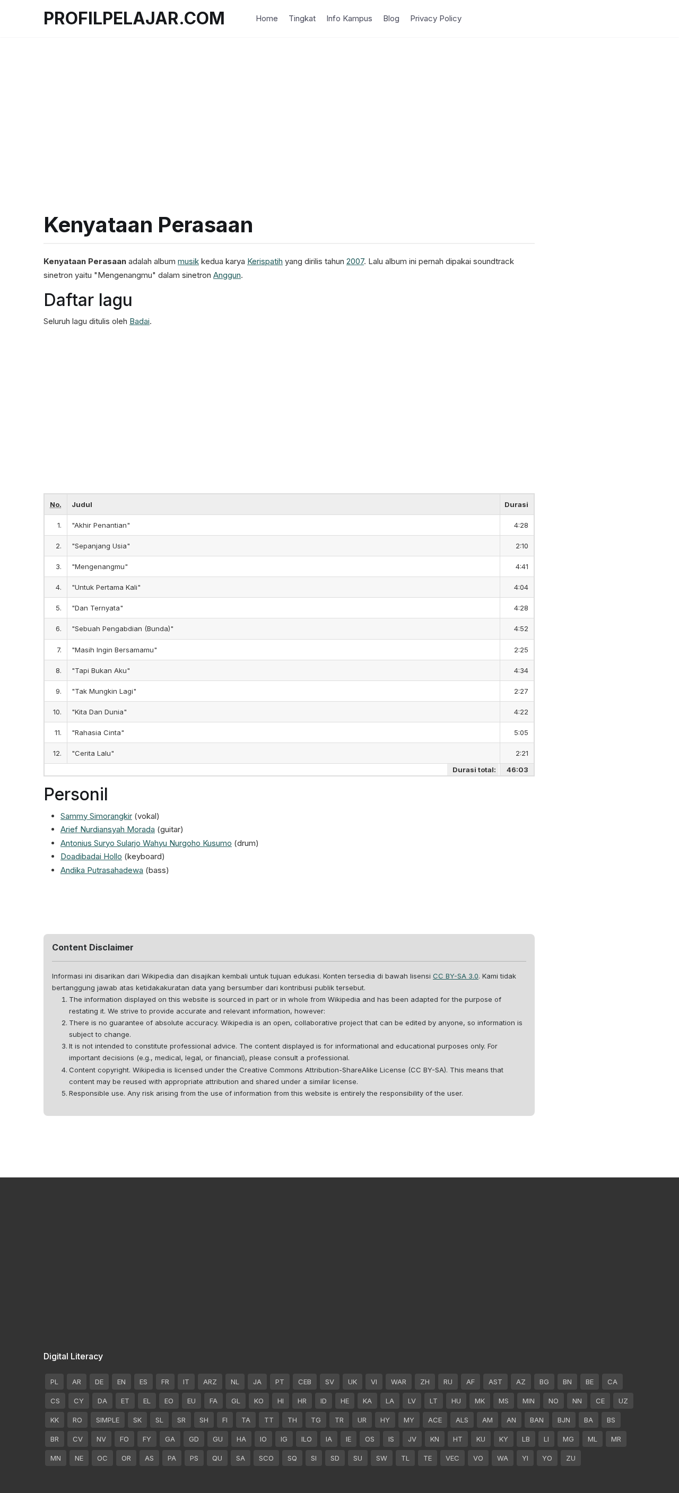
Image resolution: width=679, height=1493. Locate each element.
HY (385, 1420)
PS (194, 1458)
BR (54, 1439)
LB (526, 1439)
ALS (462, 1420)
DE (99, 1381)
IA (329, 1439)
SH (203, 1420)
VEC (452, 1458)
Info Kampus (349, 18)
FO (124, 1439)
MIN (529, 1400)
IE (348, 1439)
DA (102, 1400)
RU (447, 1381)
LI (546, 1439)
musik (188, 261)
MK (480, 1400)
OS (370, 1439)
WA (502, 1458)
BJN (564, 1420)
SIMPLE (107, 1420)
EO (168, 1400)
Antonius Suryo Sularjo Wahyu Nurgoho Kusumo (146, 843)
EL (147, 1400)
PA (172, 1458)
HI (280, 1400)
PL (54, 1381)
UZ (623, 1400)
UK (352, 1381)
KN (434, 1439)
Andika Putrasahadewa (101, 870)
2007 (355, 261)
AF (470, 1381)
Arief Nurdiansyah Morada (107, 829)
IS (391, 1439)
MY (409, 1420)
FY (147, 1439)
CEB (304, 1381)
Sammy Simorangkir (96, 816)
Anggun (227, 275)
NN (577, 1400)
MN (55, 1458)
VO (478, 1458)
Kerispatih (265, 261)
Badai (139, 321)
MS (504, 1400)
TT (269, 1420)
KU (480, 1439)
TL (405, 1458)
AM (487, 1420)
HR (302, 1400)
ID (323, 1400)
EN (121, 1381)
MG (568, 1439)
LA (390, 1400)
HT (458, 1439)
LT (434, 1400)
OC (102, 1458)
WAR (398, 1381)
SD (335, 1458)
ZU (571, 1458)
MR (616, 1439)
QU (217, 1458)
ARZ (210, 1381)
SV (329, 1381)
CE (600, 1400)
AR (76, 1381)
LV (412, 1400)
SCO (266, 1458)
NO (554, 1400)
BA (588, 1420)
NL (235, 1381)
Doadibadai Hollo (91, 856)
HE (345, 1400)
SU (357, 1458)
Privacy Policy (436, 18)
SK (137, 1420)
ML (592, 1439)
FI (225, 1420)
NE (79, 1458)
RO (77, 1420)
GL (235, 1400)
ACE (435, 1420)
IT (186, 1381)
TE (427, 1458)
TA (245, 1420)
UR (362, 1420)
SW (381, 1458)
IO (263, 1439)
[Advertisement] (339, 111)
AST (495, 1381)
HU (456, 1400)
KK (54, 1420)
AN (511, 1420)
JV (412, 1439)
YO (547, 1458)
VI (374, 1381)
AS (149, 1458)
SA (240, 1458)
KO (259, 1400)
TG (316, 1420)
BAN (537, 1420)
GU (218, 1439)
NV (101, 1439)
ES (143, 1381)
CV (78, 1439)
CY (79, 1400)
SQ (292, 1458)
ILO (306, 1439)
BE (590, 1381)
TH (292, 1420)
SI (314, 1458)
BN (567, 1381)
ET (125, 1400)
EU (191, 1400)
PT (279, 1381)
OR (126, 1458)
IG (284, 1439)
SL (159, 1420)
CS (55, 1400)
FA (213, 1400)
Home (267, 18)
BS (611, 1420)
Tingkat (302, 18)
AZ (521, 1381)
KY (503, 1439)
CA (612, 1381)
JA (257, 1381)
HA (241, 1439)
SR (181, 1420)
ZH (425, 1381)
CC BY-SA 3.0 (455, 976)
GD (194, 1439)
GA (170, 1439)
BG (544, 1381)
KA (367, 1400)
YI (525, 1458)
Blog (391, 18)
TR (339, 1420)
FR (165, 1381)
